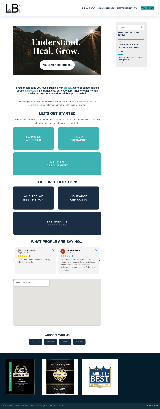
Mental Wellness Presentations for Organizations (131, 59)
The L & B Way (88, 8)
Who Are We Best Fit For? (129, 47)
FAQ (136, 8)
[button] (99, 260)
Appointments (147, 8)
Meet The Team (124, 8)
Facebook (36, 342)
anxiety (68, 87)
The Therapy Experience (128, 44)
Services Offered (105, 8)
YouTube (79, 342)
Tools (121, 62)
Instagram (51, 342)
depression (31, 90)
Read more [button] (64, 270)
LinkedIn (65, 342)
